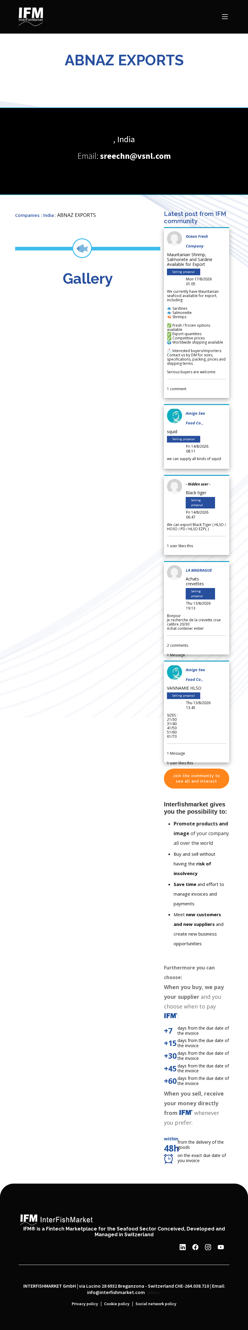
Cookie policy (116, 1304)
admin (153, 1293)
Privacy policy (85, 1304)
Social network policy (155, 1304)
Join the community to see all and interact (196, 778)
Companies (27, 215)
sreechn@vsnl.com (135, 156)
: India (47, 215)
